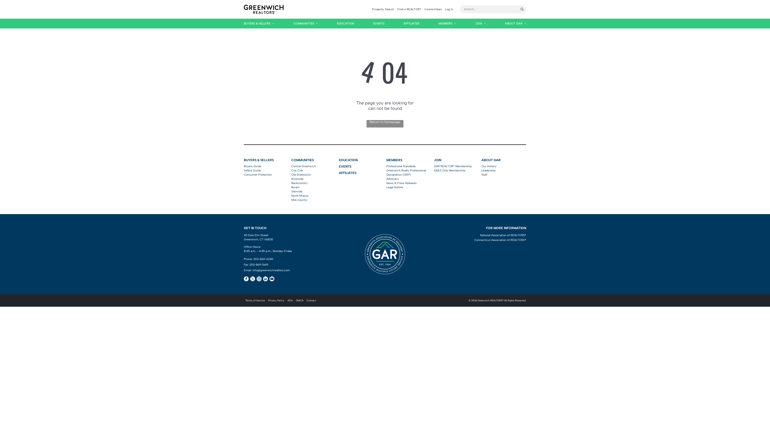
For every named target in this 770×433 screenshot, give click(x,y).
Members (394, 160)
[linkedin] (265, 279)
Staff (484, 174)
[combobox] (489, 9)
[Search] (522, 9)
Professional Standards (401, 166)
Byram (295, 187)
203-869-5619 (258, 264)
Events (345, 166)
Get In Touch (255, 228)
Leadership (488, 170)
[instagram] (259, 279)
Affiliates (347, 173)
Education (348, 160)
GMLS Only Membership (449, 170)
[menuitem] (383, 9)
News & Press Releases (401, 183)
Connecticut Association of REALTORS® (500, 240)
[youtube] (272, 279)
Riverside (297, 179)
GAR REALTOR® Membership (453, 166)
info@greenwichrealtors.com (271, 270)
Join (437, 160)
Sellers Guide (252, 170)
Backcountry (299, 183)
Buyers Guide (252, 166)
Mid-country (299, 200)
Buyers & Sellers (259, 160)
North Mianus (300, 195)
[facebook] (246, 279)
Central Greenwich (303, 166)
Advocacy (392, 179)
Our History (488, 166)
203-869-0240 (263, 259)
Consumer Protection (258, 174)
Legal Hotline (394, 187)
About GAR (491, 160)
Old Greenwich (301, 174)
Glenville (296, 191)
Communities (302, 160)
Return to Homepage (385, 122)
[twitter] (252, 279)
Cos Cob (297, 170)
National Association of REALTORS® (503, 235)
